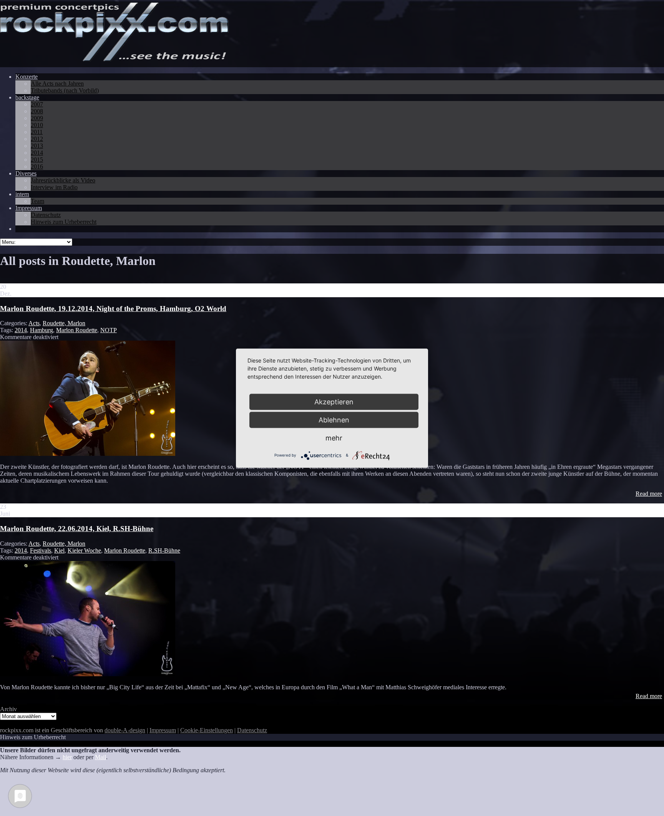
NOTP (108, 330)
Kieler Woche (84, 550)
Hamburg (41, 330)
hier (67, 757)
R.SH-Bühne (164, 550)
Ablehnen (334, 419)
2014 (21, 330)
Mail (100, 757)
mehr (333, 438)
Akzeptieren (334, 401)
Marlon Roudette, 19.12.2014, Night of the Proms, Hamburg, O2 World (113, 309)
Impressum (162, 730)
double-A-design (125, 730)
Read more (649, 493)
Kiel (59, 550)
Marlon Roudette (76, 330)
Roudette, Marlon (64, 323)
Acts (34, 323)
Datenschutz (252, 730)
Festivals (40, 550)
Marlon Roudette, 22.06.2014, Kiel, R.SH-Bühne (76, 529)
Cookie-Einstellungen (206, 730)
